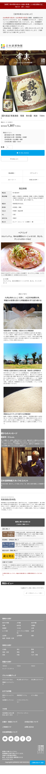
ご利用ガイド (6, 727)
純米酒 (19, 625)
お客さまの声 (33, 180)
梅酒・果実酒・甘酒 (8, 638)
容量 (14, 142)
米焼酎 (25, 137)
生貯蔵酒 (19, 636)
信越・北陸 (5, 652)
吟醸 (3, 625)
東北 (18, 649)
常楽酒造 (18, 135)
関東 (32, 649)
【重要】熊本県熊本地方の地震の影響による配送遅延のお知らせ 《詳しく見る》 (23, 5)
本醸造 (33, 625)
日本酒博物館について (10, 732)
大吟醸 (19, 623)
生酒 (32, 631)
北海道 (4, 649)
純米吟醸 (33, 623)
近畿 (32, 652)
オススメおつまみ (7, 680)
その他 (19, 628)
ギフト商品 (34, 695)
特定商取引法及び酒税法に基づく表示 (8, 714)
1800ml (4, 666)
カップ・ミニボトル (8, 669)
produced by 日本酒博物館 (23, 63)
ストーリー (11, 180)
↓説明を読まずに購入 (37, 763)
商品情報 (11, 173)
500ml (33, 666)
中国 (18, 655)
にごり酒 (4, 631)
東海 (18, 652)
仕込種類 (15, 139)
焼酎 (21, 139)
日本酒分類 (7, 139)
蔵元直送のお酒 (9, 135)
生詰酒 (4, 636)
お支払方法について (31, 722)
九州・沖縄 (34, 655)
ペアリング (33, 173)
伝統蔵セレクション (8, 700)
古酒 (32, 628)
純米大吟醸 (5, 623)
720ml (19, 142)
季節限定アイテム (22, 695)
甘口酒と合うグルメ (37, 680)
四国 (3, 655)
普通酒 (4, 628)
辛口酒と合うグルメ (22, 680)
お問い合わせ (29, 727)
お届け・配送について (10, 722)
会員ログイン (25, 588)
